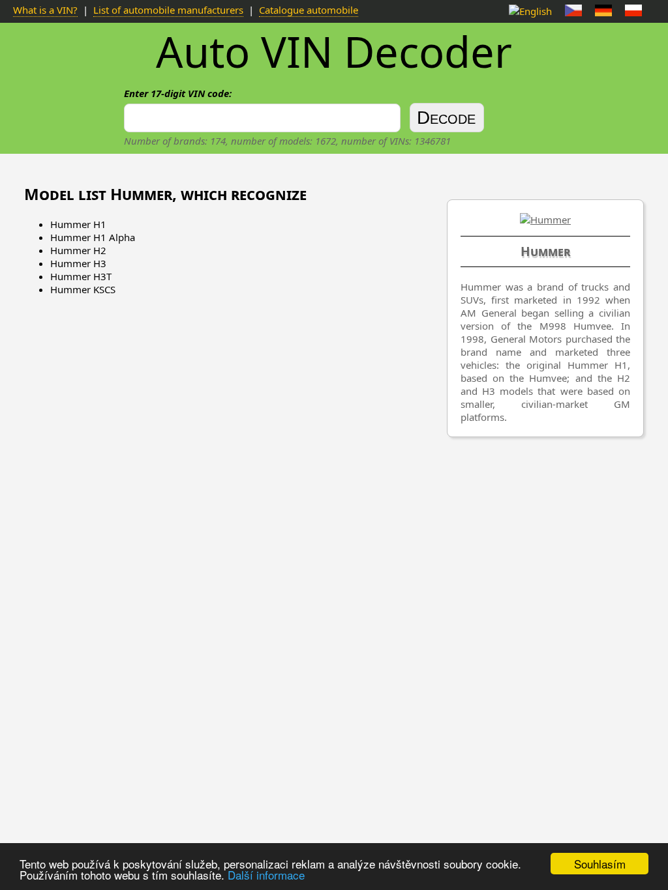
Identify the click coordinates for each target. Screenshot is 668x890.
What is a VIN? (45, 9)
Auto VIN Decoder (334, 51)
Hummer (546, 251)
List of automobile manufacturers (168, 9)
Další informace (266, 875)
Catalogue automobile (308, 9)
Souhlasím (600, 863)
